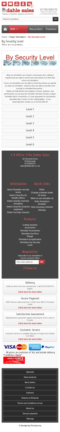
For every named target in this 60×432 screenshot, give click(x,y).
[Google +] (30, 273)
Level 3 (30, 123)
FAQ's (41, 189)
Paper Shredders (18, 37)
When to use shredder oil (42, 198)
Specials (30, 372)
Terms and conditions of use (30, 403)
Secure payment (30, 413)
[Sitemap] (16, 4)
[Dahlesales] (30, 11)
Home (4, 37)
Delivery (30, 393)
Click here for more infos (30, 292)
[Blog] (41, 273)
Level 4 (30, 130)
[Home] (4, 4)
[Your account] (23, 4)
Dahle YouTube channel (18, 212)
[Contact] (10, 4)
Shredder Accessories (30, 230)
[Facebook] (18, 273)
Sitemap (42, 210)
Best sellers (30, 382)
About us (30, 408)
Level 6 (30, 144)
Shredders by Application (30, 239)
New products (36, 29)
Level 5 (30, 137)
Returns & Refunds (30, 398)
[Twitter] (24, 273)
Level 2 (30, 116)
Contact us (30, 387)
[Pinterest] (36, 273)
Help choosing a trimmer (42, 207)
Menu (12, 29)
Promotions (51, 29)
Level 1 (30, 109)
